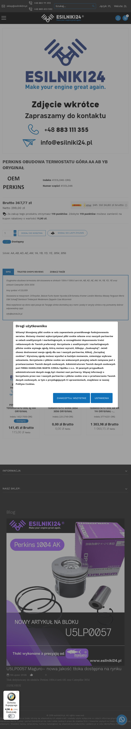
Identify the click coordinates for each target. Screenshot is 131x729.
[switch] (11, 716)
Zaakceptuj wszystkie (71, 398)
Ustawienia (102, 398)
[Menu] (17, 693)
